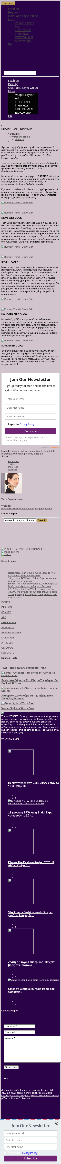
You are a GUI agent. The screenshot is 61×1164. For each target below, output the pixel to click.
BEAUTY (6, 612)
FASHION (6, 607)
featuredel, (47, 451)
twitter (11, 464)
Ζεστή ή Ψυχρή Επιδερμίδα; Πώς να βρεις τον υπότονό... (31, 964)
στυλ (3, 1092)
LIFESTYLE (23, 30)
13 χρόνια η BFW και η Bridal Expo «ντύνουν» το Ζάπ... (30, 814)
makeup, (6, 453)
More (11, 19)
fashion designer (20, 1095)
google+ (12, 469)
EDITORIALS (24, 37)
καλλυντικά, (17, 453)
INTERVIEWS (8, 622)
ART (3, 617)
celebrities (37, 1092)
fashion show (23, 1092)
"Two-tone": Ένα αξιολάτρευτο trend (23, 667)
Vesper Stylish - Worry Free (17, 708)
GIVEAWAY (7, 647)
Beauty (13, 12)
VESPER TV (7, 627)
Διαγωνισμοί (23, 41)
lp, (54, 451)
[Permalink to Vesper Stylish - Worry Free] (17, 703)
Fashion (13, 9)
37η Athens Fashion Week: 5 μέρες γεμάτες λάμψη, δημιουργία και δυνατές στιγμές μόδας (32, 590)
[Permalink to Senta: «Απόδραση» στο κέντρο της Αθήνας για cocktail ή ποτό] (30, 675)
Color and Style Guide (23, 16)
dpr (3, 1090)
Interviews (22, 33)
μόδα (16, 1090)
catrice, (25, 451)
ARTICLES (7, 642)
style (51, 1090)
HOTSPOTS (7, 652)
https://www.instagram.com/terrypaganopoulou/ (26, 508)
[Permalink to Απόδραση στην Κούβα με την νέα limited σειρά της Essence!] (30, 690)
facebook (13, 461)
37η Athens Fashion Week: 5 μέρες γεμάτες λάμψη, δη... (30, 914)
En (10, 44)
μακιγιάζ (33, 1095)
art (8, 1092)
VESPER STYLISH (11, 632)
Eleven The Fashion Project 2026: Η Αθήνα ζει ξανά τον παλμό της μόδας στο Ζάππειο (32, 585)
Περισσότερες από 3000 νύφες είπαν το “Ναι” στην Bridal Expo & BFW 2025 (32, 574)
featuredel (25, 1090)
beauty (44, 1090)
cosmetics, (35, 451)
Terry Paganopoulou (19, 136)
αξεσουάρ (25, 1098)
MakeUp (19, 139)
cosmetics (44, 1095)
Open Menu (8, 3)
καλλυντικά (14, 1098)
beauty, (16, 451)
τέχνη (13, 1092)
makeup (47, 1092)
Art (17, 26)
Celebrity (6, 1095)
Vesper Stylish (24, 23)
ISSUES (5, 602)
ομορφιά (38, 453)
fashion (9, 1090)
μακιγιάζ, (29, 453)
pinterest (13, 466)
